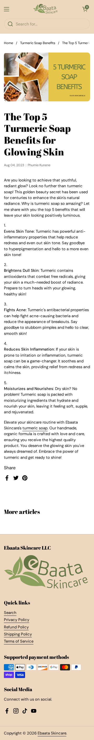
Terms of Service (18, 641)
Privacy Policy (16, 619)
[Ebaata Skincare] (46, 9)
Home (8, 43)
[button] (85, 9)
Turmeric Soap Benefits (37, 43)
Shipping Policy (18, 634)
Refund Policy (16, 627)
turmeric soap (35, 428)
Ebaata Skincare (52, 733)
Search (10, 612)
